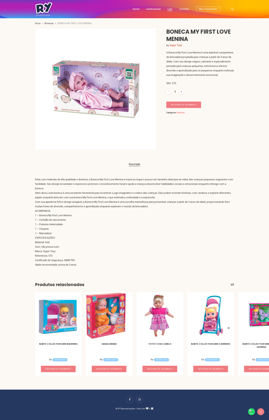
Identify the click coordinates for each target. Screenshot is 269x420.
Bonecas (49, 23)
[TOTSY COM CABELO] (160, 315)
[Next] (228, 328)
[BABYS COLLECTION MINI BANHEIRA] (58, 315)
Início (38, 23)
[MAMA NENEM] (109, 315)
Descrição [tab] (134, 164)
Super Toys (176, 45)
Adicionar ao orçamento (183, 105)
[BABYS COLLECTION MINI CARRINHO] (210, 315)
